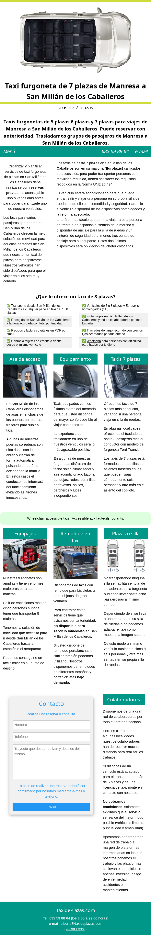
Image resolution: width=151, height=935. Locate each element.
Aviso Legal (75, 929)
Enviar (51, 807)
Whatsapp (94, 341)
